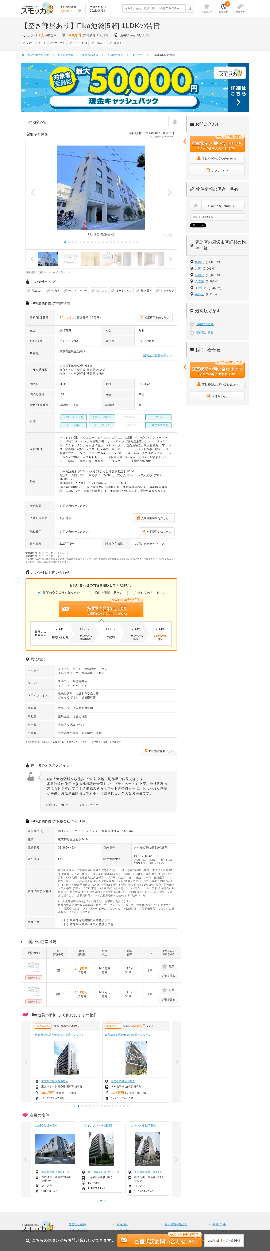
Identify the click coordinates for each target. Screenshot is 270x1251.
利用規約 (122, 1224)
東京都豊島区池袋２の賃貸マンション (128, 1034)
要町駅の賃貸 (205, 332)
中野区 (199, 294)
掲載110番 (219, 1224)
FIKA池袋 (137, 54)
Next (169, 192)
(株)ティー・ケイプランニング (78, 831)
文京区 (199, 281)
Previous (33, 192)
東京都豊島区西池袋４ (54, 1081)
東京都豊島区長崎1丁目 (148, 1172)
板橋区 (199, 262)
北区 (198, 268)
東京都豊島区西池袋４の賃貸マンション (59, 1034)
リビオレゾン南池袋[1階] (96, 1125)
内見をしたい (220, 170)
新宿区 (199, 275)
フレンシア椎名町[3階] (142, 1125)
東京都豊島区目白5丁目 (55, 1171)
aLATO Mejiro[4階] (46, 1125)
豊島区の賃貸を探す (156, 355)
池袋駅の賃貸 (205, 324)
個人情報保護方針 (176, 1224)
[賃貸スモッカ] (37, 8)
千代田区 (201, 288)
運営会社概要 (77, 1224)
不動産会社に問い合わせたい (220, 158)
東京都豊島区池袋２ (123, 1081)
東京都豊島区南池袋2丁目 (103, 1172)
